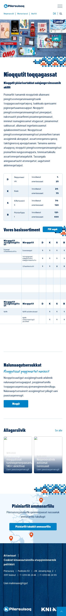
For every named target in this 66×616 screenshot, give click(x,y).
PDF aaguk (52, 229)
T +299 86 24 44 (28, 575)
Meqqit (16, 403)
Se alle (58, 430)
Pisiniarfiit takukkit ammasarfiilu (33, 526)
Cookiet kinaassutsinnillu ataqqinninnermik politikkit (30, 562)
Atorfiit (34, 14)
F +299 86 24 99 (48, 575)
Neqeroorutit (9, 14)
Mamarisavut (22, 14)
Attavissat (10, 555)
